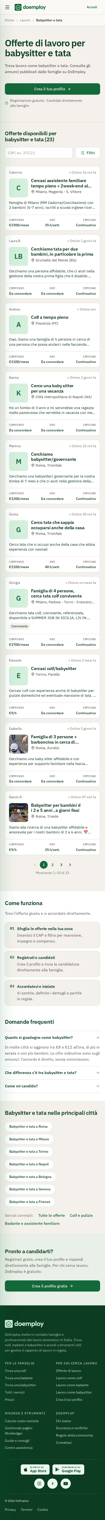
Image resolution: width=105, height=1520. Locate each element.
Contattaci (64, 1442)
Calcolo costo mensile (22, 1421)
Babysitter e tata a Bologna (30, 1177)
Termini (26, 1509)
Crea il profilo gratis (49, 1286)
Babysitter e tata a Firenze (29, 1202)
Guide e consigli (17, 1440)
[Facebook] (52, 1483)
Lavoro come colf (69, 1378)
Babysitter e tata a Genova (30, 1189)
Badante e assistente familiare (32, 1223)
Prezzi (9, 1399)
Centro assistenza (18, 1447)
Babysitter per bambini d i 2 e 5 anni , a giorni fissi (56, 807)
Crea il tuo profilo (49, 88)
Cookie (42, 1509)
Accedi (92, 7)
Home (9, 20)
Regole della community (74, 1435)
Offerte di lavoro (68, 1371)
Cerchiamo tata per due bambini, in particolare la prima (62, 251)
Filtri (91, 152)
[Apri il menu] (7, 7)
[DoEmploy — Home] (30, 7)
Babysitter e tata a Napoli (29, 1164)
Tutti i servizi (15, 1392)
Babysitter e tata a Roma (28, 1126)
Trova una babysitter (20, 1385)
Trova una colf (15, 1371)
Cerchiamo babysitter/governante (53, 456)
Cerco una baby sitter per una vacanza (52, 388)
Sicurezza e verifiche (72, 1428)
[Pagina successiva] (70, 865)
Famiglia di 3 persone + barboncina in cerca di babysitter (54, 742)
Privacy (10, 1509)
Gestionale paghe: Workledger (19, 1431)
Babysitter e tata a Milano (29, 1139)
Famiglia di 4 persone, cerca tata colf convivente (56, 593)
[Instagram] (39, 1483)
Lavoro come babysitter (74, 1392)
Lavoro (25, 20)
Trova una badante (19, 1378)
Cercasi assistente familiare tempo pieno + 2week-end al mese (59, 186)
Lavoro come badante (72, 1385)
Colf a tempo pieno (49, 317)
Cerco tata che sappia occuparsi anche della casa (57, 525)
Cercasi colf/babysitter (53, 668)
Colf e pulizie (81, 1215)
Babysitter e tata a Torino (28, 1151)
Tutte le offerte (51, 1215)
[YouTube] (66, 1483)
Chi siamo (63, 1421)
